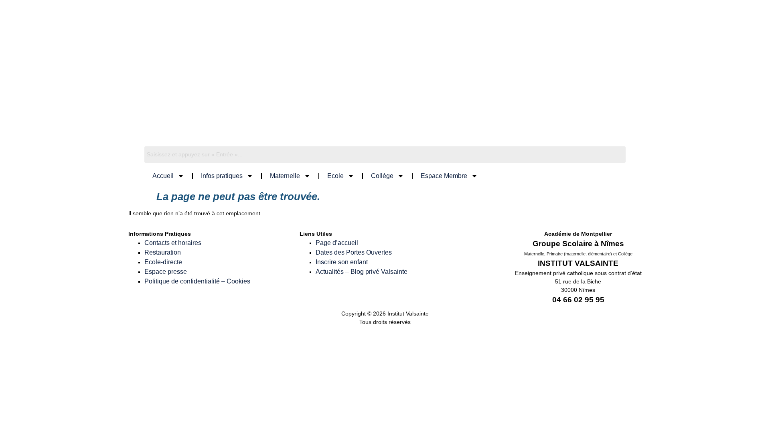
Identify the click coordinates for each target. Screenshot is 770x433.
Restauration (162, 252)
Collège (382, 175)
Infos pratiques (222, 175)
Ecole (335, 175)
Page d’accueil (337, 242)
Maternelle (285, 175)
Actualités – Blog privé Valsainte (361, 271)
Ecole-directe (163, 262)
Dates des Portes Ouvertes (354, 252)
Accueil (163, 175)
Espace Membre (444, 175)
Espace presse (165, 271)
